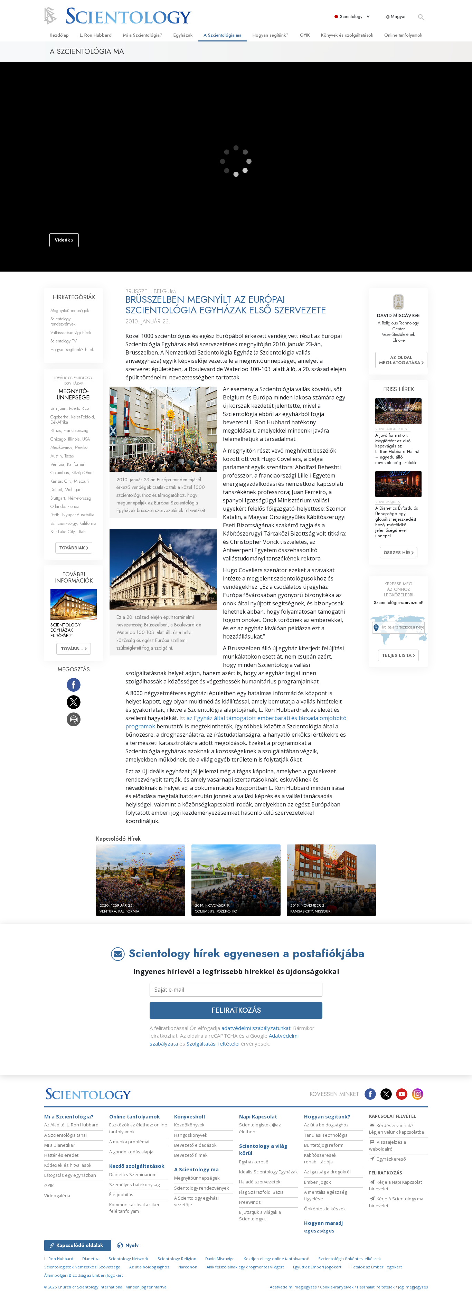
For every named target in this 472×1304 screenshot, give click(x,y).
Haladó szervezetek (260, 1182)
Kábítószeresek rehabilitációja (320, 1158)
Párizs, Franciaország (69, 430)
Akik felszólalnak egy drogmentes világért (245, 1266)
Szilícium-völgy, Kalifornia (73, 523)
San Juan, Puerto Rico (69, 408)
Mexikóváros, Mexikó (68, 447)
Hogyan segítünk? (271, 35)
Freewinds (250, 1202)
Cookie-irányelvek (336, 1286)
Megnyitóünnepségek (69, 310)
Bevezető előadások (195, 1145)
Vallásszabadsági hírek (70, 332)
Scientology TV (355, 16)
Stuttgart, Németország (70, 498)
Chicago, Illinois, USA (70, 439)
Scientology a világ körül (263, 1150)
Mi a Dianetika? (59, 1145)
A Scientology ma (196, 1169)
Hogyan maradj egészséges (323, 1227)
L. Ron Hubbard (96, 35)
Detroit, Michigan (66, 489)
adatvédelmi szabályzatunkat (256, 1027)
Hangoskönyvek (190, 1135)
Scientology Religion (177, 1258)
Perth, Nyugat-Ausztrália (72, 514)
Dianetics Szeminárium (133, 1174)
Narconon (187, 1266)
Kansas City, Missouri (69, 481)
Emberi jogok (317, 1182)
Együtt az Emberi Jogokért (317, 1266)
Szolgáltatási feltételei (213, 1043)
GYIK (305, 35)
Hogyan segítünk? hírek (72, 349)
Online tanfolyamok (403, 35)
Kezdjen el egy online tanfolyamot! (276, 1258)
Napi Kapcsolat (258, 1116)
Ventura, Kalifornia (67, 464)
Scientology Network (128, 1258)
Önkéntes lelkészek (325, 1209)
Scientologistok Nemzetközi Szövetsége (82, 1266)
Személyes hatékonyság (134, 1184)
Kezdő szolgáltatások (136, 1166)
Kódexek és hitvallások (68, 1165)
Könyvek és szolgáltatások (347, 35)
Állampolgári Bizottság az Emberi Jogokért (83, 1275)
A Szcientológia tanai (65, 1135)
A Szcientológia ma (223, 35)
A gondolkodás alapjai (131, 1152)
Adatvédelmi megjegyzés (293, 1286)
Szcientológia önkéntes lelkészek (349, 1258)
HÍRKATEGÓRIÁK (74, 297)
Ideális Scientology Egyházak (268, 1172)
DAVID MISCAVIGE (398, 315)
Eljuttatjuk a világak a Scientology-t (260, 1215)
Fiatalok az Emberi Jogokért (376, 1266)
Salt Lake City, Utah (68, 531)
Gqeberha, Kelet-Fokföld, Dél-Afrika (72, 419)
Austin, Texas (62, 456)
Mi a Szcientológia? (142, 35)
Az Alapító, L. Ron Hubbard (71, 1125)
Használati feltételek (376, 1286)
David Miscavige (220, 1258)
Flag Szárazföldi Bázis (261, 1192)
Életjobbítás (121, 1194)
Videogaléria (57, 1195)
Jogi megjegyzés (413, 1286)
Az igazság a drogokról (327, 1172)
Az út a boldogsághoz (326, 1125)
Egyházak (182, 35)
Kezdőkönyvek (189, 1125)
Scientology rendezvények (63, 321)
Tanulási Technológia (326, 1135)
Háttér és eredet (61, 1155)
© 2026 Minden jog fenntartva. (106, 1286)
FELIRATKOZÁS (236, 1010)
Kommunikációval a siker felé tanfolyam (134, 1207)
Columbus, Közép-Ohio (71, 472)
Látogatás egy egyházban (70, 1175)
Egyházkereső (253, 1162)
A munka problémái (129, 1141)
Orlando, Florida (64, 506)
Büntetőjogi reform (323, 1145)
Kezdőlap (59, 35)
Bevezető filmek (191, 1155)
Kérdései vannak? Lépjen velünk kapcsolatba (396, 1128)
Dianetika (91, 1258)
